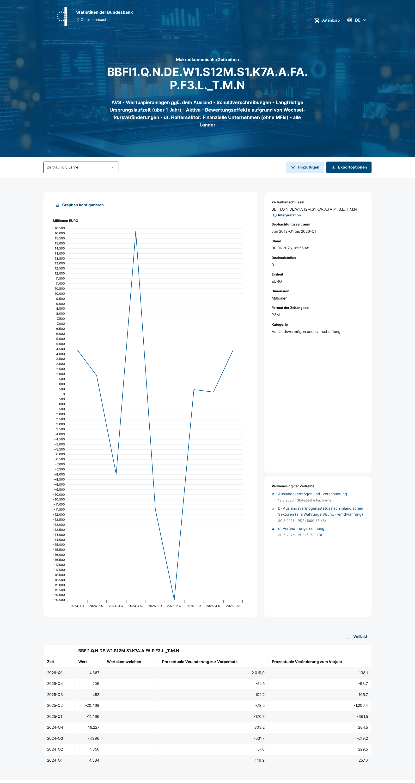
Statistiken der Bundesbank (104, 12)
